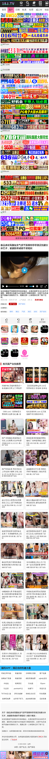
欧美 (24, 10)
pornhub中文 (18, 688)
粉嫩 (34, 628)
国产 (11, 10)
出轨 (31, 443)
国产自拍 (13, 304)
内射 (34, 443)
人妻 (3, 628)
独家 (27, 505)
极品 (17, 311)
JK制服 (4, 443)
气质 (23, 311)
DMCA (40, 737)
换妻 (6, 597)
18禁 (16, 747)
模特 (11, 311)
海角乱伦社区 (31, 694)
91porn (42, 683)
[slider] (12, 286)
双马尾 (11, 536)
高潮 (8, 476)
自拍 (35, 311)
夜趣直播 (18, 673)
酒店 (29, 311)
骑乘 (5, 476)
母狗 (31, 536)
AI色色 (6, 683)
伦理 (31, 10)
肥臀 (34, 659)
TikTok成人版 (6, 694)
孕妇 (3, 659)
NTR (13, 597)
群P (34, 567)
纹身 (27, 659)
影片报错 (42, 322)
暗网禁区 (18, 683)
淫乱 (31, 538)
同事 (27, 443)
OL (16, 474)
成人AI (39, 10)
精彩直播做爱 (31, 678)
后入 (16, 443)
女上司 (4, 474)
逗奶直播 (43, 699)
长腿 (31, 659)
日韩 (17, 10)
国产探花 (31, 747)
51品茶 (6, 688)
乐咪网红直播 (31, 673)
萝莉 (6, 536)
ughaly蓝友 (43, 678)
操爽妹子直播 (6, 678)
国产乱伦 (22, 747)
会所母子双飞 (18, 699)
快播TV (30, 688)
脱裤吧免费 (6, 699)
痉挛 (38, 536)
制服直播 (18, 678)
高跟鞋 (32, 597)
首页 (4, 10)
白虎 (38, 628)
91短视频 (42, 694)
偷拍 (27, 474)
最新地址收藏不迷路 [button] (24, 238)
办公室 (9, 474)
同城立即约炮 (6, 673)
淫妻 (31, 567)
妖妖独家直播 (31, 699)
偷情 (6, 628)
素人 (20, 443)
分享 (30, 322)
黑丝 (13, 474)
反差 (8, 443)
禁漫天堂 (43, 688)
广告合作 (14, 740)
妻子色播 (43, 673)
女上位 (12, 443)
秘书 (27, 628)
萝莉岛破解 (18, 694)
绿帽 (27, 567)
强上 (15, 505)
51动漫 (30, 683)
